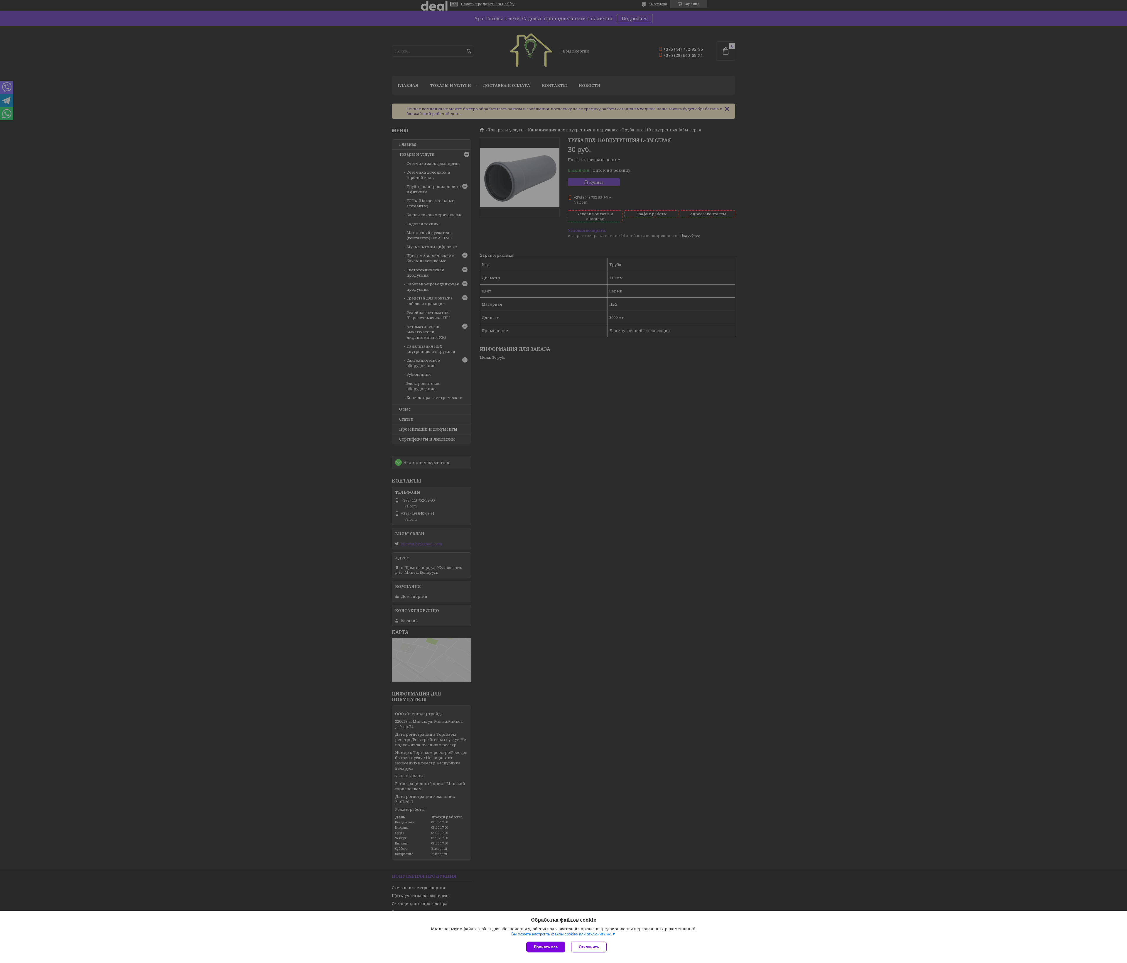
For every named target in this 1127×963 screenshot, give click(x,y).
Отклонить (589, 947)
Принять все (546, 947)
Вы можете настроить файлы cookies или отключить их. (561, 934)
